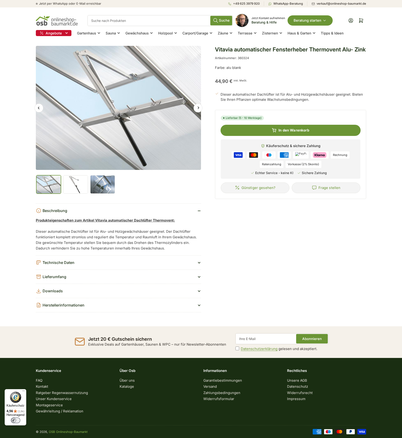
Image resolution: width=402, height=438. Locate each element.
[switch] (15, 420)
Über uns (127, 380)
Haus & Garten (299, 33)
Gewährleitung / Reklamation (59, 411)
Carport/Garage (195, 33)
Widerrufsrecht (300, 393)
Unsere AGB (297, 380)
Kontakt (42, 386)
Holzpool (165, 33)
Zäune (223, 33)
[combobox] (160, 20)
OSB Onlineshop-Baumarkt (68, 432)
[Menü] (23, 392)
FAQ (39, 380)
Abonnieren (312, 339)
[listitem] (246, 3)
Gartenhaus (86, 33)
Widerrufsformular (218, 399)
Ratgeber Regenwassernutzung (62, 393)
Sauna (111, 33)
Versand (210, 386)
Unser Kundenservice (54, 399)
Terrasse (245, 33)
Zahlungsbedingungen (221, 393)
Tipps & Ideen (332, 33)
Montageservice (49, 405)
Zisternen (270, 33)
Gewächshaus (137, 33)
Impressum (296, 399)
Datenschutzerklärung (259, 349)
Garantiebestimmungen (222, 380)
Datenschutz (297, 386)
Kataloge (127, 386)
